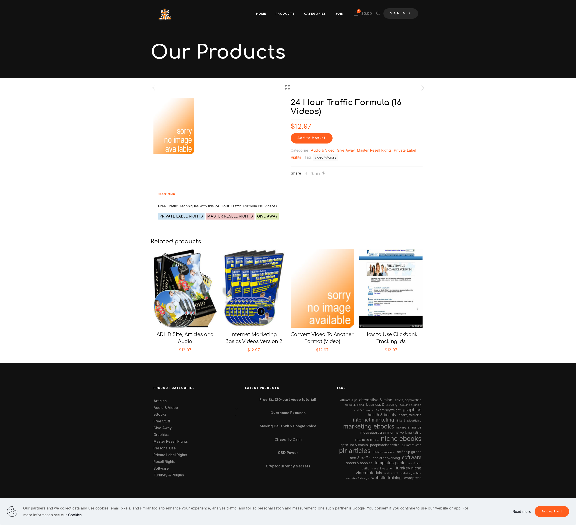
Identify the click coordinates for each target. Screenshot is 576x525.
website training (386, 477)
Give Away (346, 150)
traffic (365, 468)
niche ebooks (401, 438)
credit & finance (362, 410)
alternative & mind (375, 399)
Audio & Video (323, 150)
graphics (412, 409)
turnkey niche (408, 467)
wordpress (412, 478)
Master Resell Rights (374, 150)
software (411, 457)
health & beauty (382, 414)
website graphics (410, 473)
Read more (522, 511)
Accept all (552, 511)
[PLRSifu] (164, 13)
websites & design (357, 478)
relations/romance (384, 452)
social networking (386, 458)
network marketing (408, 432)
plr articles (355, 451)
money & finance (408, 427)
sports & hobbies (359, 463)
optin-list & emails (354, 445)
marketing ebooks (368, 426)
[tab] (166, 194)
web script (391, 473)
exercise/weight (388, 410)
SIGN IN (398, 13)
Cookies (75, 515)
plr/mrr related (411, 445)
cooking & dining (410, 404)
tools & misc (414, 463)
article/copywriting (408, 400)
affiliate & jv (348, 400)
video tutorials (325, 157)
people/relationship (385, 445)
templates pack (389, 462)
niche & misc (367, 439)
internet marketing (373, 420)
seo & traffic (360, 457)
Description (166, 194)
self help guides (409, 452)
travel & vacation (382, 468)
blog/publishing (354, 405)
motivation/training (376, 432)
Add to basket (311, 138)
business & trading (381, 404)
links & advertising (408, 420)
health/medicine (410, 415)
